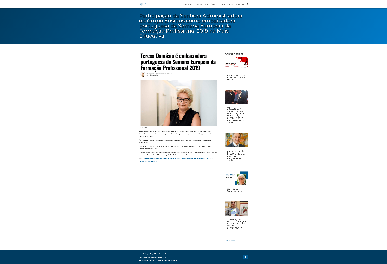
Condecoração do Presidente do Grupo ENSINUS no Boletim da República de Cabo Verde (236, 155)
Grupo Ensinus (187, 4)
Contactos (240, 4)
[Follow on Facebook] (245, 257)
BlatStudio (151, 260)
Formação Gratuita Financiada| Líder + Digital (236, 77)
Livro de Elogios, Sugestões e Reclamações (153, 254)
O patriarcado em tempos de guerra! (236, 190)
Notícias (199, 4)
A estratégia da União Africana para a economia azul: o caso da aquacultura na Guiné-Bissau (236, 224)
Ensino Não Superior (212, 4)
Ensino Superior (227, 4)
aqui (165, 257)
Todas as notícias (230, 240)
